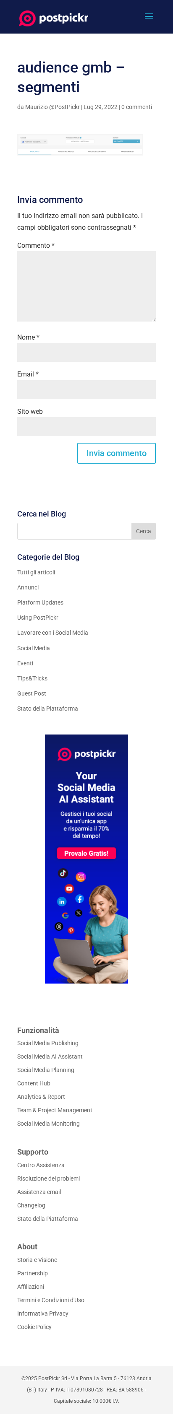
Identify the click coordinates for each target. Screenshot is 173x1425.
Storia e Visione (37, 1259)
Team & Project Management (54, 1110)
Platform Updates (40, 602)
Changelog (31, 1205)
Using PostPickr (37, 617)
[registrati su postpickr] (86, 859)
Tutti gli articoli (36, 572)
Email (28, 374)
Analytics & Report (41, 1096)
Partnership (32, 1273)
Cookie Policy (34, 1327)
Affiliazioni (30, 1286)
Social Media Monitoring (48, 1123)
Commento (36, 245)
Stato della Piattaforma (47, 708)
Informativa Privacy (42, 1313)
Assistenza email (39, 1192)
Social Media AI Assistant (50, 1056)
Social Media (33, 648)
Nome (28, 337)
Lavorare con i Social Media (52, 632)
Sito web (30, 411)
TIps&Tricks (32, 678)
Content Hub (33, 1083)
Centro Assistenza (41, 1165)
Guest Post (31, 693)
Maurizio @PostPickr (52, 107)
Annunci (28, 587)
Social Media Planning (45, 1070)
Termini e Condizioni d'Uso (50, 1300)
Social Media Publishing (48, 1043)
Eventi (25, 663)
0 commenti (136, 107)
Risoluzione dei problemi (48, 1178)
